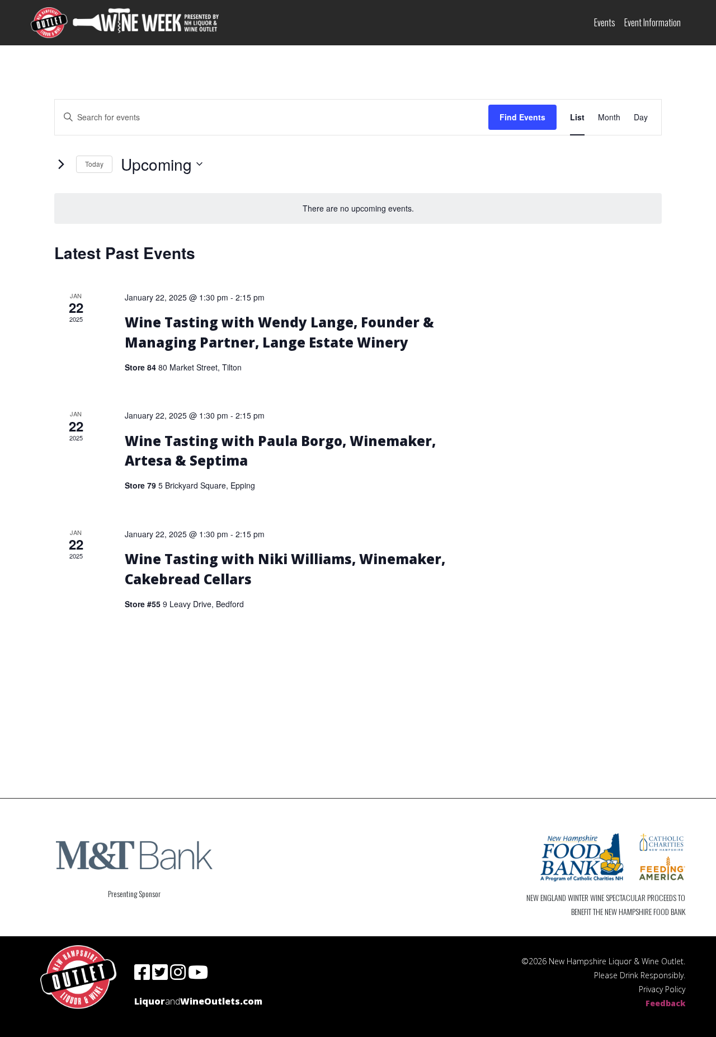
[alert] (358, 208)
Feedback (665, 1003)
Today (94, 163)
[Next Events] (61, 164)
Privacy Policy (662, 989)
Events (604, 22)
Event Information (652, 22)
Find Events (522, 117)
